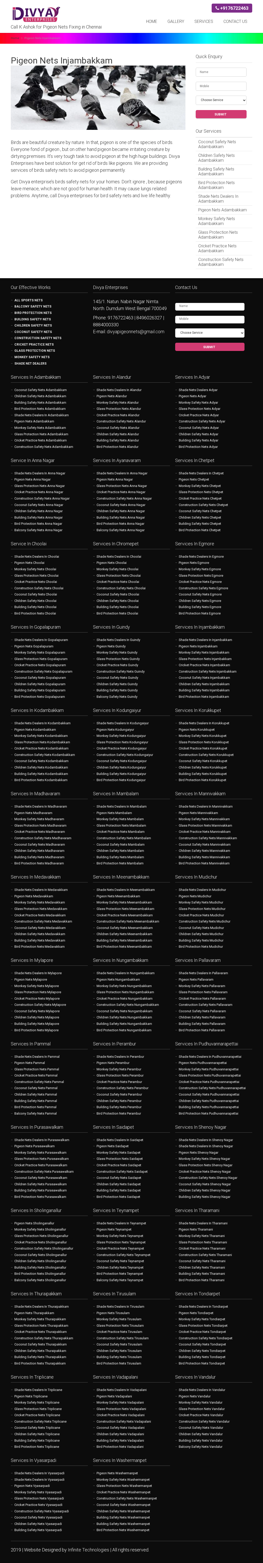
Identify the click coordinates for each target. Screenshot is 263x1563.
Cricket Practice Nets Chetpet (200, 498)
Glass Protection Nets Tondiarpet (203, 1325)
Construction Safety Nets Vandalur (204, 1421)
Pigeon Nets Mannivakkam (198, 813)
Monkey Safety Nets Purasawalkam (40, 1152)
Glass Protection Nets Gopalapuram (41, 659)
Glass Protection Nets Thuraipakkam (41, 1325)
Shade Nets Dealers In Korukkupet (204, 723)
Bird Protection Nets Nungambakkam (124, 1030)
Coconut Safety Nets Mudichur (201, 928)
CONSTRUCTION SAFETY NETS (37, 338)
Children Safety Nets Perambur (119, 1101)
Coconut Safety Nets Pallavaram (202, 1011)
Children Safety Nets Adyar (198, 434)
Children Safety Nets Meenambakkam (124, 934)
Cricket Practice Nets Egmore (200, 582)
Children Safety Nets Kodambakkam (41, 767)
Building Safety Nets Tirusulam (119, 1357)
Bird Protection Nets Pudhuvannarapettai (208, 1113)
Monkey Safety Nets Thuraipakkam (40, 1319)
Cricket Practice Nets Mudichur (201, 915)
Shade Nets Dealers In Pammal (37, 1057)
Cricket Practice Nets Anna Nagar (38, 492)
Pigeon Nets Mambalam (114, 813)
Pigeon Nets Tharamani (196, 1229)
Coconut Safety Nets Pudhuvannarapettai (209, 1094)
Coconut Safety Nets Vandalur (201, 1428)
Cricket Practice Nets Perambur (119, 1082)
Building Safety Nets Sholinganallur (40, 1267)
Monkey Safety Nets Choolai (35, 569)
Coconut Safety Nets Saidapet (119, 1178)
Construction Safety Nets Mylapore (40, 1005)
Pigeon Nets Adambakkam (222, 209)
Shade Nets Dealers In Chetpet (201, 473)
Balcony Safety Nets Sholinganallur (40, 1280)
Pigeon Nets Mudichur (195, 896)
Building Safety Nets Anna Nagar (38, 517)
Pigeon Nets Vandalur (195, 1396)
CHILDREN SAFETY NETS (33, 325)
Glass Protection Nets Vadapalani (121, 1409)
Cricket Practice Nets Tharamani (202, 1248)
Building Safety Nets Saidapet (119, 1190)
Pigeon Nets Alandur (112, 396)
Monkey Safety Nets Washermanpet (123, 1479)
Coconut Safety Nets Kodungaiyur (122, 761)
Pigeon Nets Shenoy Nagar (198, 1152)
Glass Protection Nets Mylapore (37, 992)
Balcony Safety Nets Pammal (35, 1113)
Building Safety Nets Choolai (35, 607)
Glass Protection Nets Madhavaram (40, 825)
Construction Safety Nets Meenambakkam (128, 921)
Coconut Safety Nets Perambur (119, 1094)
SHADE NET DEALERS (30, 363)
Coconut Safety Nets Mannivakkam (205, 844)
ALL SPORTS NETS (28, 300)
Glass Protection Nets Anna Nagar (39, 486)
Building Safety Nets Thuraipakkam (40, 1357)
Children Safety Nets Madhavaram (39, 851)
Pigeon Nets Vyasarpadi (32, 1486)
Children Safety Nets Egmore (200, 601)
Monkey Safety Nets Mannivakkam (204, 819)
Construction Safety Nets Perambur (122, 1088)
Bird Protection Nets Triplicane (36, 1447)
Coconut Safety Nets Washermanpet (124, 1505)
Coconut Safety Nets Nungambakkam (125, 1011)
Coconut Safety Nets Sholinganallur (40, 1255)
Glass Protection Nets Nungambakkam (125, 992)
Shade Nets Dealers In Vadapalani (122, 1390)
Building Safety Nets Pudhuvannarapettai (209, 1107)
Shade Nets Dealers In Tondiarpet (203, 1306)
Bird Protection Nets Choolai (35, 613)
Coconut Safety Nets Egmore (200, 594)
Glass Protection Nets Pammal (36, 1069)
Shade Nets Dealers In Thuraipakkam (41, 1306)
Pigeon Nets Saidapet (113, 1146)
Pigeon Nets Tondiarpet (196, 1313)
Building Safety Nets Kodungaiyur (121, 774)
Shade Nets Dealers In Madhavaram (40, 806)
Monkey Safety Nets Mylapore (36, 986)
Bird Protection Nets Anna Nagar (38, 524)
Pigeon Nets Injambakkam (198, 646)
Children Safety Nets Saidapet (119, 1184)
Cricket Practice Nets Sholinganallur (40, 1242)
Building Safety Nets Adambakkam (216, 171)
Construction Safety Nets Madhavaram (42, 838)
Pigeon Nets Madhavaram (33, 813)
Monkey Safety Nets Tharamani (202, 1236)
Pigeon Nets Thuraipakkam (34, 1313)
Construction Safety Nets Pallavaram (205, 1005)
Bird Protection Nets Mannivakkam (204, 863)
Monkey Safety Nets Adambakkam (216, 221)
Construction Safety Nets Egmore (203, 588)
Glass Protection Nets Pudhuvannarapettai (210, 1075)
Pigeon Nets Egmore (194, 563)
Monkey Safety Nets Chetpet (200, 486)
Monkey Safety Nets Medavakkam (39, 902)
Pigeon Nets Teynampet (114, 1229)
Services (203, 21)
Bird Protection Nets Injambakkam (204, 697)
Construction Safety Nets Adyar (202, 421)
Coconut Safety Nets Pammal (36, 1088)
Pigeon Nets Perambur (113, 1063)
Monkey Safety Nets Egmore (200, 569)
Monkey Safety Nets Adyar (198, 402)
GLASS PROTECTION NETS (34, 351)
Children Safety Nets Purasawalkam (40, 1184)
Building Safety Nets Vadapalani (120, 1440)
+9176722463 (233, 8)
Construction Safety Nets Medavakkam (43, 921)
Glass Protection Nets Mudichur (202, 909)
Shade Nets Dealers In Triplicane (38, 1390)
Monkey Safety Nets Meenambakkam (124, 902)
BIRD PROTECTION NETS (33, 313)
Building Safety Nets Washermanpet (123, 1517)
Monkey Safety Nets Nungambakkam (124, 986)
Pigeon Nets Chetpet (194, 479)
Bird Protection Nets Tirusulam (119, 1363)
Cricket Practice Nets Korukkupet (203, 748)
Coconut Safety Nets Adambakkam (217, 144)
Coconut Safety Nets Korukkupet (203, 761)
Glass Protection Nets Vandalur (202, 1409)
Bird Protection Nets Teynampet (120, 1274)
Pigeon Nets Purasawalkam (34, 1146)
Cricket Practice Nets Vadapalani (121, 1415)
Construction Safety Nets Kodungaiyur (125, 755)
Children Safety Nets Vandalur (201, 1434)
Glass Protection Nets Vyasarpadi (39, 1498)
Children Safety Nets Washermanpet (123, 1511)
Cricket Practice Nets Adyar (199, 415)
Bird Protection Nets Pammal (35, 1107)
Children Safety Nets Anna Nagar (38, 511)
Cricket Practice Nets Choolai (35, 582)
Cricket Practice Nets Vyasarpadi (38, 1505)
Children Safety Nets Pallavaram (202, 1017)
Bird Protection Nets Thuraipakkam (40, 1363)
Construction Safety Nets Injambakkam (208, 671)
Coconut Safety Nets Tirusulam (119, 1344)
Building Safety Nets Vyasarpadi (38, 1530)
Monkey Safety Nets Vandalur (200, 1402)
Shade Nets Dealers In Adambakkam (218, 199)
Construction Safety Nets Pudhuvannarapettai (212, 1088)
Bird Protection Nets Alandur (117, 447)
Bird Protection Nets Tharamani (201, 1280)
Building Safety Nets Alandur (118, 440)
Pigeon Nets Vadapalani (114, 1396)
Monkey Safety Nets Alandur (118, 402)
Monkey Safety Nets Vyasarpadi (38, 1492)
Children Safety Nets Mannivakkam (204, 851)
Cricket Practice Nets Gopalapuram (40, 665)
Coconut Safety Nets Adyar (199, 428)
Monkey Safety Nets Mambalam (120, 819)
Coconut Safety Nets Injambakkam (204, 678)
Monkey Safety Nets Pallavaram (202, 986)
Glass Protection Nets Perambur (120, 1075)
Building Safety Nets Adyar (198, 440)
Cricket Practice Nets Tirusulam (119, 1332)
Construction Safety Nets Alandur (121, 421)
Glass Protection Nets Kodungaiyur (122, 742)
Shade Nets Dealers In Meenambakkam (126, 890)
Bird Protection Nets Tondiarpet (202, 1363)
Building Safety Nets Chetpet (200, 524)
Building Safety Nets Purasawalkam (40, 1190)
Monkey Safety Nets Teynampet (120, 1236)
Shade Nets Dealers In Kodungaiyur (123, 723)
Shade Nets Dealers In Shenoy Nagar (206, 1140)
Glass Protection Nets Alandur (119, 409)
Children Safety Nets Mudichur (201, 934)
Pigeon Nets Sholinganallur (34, 1223)
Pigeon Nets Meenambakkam (118, 896)
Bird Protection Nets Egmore (200, 613)
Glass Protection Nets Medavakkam (40, 909)
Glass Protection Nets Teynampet (121, 1242)
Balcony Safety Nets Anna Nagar (38, 530)
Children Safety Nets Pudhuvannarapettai (209, 1101)
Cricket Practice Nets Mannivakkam (205, 832)
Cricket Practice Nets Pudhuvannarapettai (209, 1082)
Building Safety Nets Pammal (35, 1101)
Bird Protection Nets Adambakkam (216, 185)
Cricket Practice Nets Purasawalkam (40, 1165)
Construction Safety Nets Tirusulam (123, 1338)
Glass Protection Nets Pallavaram (203, 992)
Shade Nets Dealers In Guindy (118, 640)
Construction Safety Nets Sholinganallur (43, 1248)
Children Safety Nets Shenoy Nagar (204, 1190)
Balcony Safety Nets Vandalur (200, 1447)
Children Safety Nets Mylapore (36, 1017)
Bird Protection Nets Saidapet (118, 1197)
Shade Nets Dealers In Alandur (119, 390)
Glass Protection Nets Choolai (36, 575)
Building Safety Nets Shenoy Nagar (204, 1197)
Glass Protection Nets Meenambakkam (125, 909)
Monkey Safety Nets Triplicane (36, 1402)
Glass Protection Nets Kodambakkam (42, 742)
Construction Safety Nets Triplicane (40, 1421)
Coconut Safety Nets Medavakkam (40, 928)
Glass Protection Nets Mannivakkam (205, 825)
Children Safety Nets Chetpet (200, 517)
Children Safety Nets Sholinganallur (40, 1261)
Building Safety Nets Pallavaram (202, 1024)
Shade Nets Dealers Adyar (198, 390)
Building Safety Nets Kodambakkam (41, 774)
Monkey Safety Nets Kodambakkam (41, 736)
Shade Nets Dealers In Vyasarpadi (39, 1473)
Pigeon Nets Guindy (111, 646)
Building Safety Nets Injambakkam (204, 690)
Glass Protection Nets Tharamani (203, 1242)
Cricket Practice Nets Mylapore (37, 998)
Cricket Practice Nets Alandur (118, 415)
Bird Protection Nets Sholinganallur (40, 1274)
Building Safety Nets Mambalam (120, 857)
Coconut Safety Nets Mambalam (121, 844)
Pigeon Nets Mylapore (30, 979)
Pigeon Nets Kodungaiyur (115, 729)
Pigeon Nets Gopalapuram (33, 646)
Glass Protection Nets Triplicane (38, 1409)
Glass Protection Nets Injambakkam (205, 659)
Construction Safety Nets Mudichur (204, 921)
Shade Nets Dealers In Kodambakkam (42, 723)
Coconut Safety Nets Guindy (117, 678)
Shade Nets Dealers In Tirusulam (120, 1306)
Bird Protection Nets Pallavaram (202, 1030)
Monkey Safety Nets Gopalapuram (39, 652)
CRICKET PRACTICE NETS (34, 344)
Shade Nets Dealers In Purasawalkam (41, 1140)
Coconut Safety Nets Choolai (35, 594)
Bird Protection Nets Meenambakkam (124, 946)
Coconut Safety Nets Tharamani (202, 1261)
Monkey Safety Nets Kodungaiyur (121, 736)
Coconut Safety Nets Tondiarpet (202, 1344)
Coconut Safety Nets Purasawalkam (40, 1178)
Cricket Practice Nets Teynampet (120, 1248)
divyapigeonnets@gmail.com (135, 331)
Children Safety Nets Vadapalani (120, 1434)
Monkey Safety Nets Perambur (119, 1069)
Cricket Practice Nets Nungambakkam (125, 998)
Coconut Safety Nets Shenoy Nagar (205, 1184)
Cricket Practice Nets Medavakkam (40, 915)
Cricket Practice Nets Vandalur (201, 1415)
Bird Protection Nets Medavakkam (39, 946)
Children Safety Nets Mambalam (120, 851)
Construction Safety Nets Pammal (39, 1082)
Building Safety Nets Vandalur (201, 1440)
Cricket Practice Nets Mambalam (121, 832)
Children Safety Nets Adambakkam (216, 158)
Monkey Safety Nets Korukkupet (203, 736)
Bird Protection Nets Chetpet (200, 530)
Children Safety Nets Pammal (35, 1094)
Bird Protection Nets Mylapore (36, 1030)
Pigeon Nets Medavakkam (33, 896)
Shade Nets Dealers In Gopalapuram (41, 640)
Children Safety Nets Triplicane (37, 1434)
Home (151, 21)
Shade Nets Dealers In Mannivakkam (206, 806)
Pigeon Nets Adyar (192, 396)
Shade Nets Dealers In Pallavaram (203, 973)
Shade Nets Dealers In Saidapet (120, 1140)
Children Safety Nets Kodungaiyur (121, 767)
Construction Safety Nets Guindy (121, 671)
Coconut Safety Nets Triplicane (37, 1428)
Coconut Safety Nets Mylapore (37, 1011)
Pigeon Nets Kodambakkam (35, 729)
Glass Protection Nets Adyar (199, 409)
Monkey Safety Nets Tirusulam (119, 1319)
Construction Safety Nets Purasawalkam (44, 1171)
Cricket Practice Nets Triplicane (37, 1415)
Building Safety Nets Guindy (117, 690)
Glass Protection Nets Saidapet (120, 1159)
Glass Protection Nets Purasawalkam (41, 1159)
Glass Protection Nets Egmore (201, 575)
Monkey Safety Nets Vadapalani (120, 1402)
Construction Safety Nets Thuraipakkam (43, 1338)
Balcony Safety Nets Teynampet (120, 1280)
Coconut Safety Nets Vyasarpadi (38, 1517)
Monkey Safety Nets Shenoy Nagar (204, 1159)
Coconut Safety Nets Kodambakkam (41, 761)
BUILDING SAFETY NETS (32, 319)
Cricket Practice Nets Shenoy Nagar (205, 1171)
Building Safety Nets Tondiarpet (202, 1357)
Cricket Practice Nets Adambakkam (217, 248)
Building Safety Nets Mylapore (36, 1024)
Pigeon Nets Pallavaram (196, 979)
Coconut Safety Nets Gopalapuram (40, 678)
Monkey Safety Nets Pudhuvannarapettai (209, 1069)
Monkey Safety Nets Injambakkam (204, 652)
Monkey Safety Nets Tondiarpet (202, 1319)
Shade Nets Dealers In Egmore (201, 556)
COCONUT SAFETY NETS (33, 332)
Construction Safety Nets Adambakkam (220, 262)
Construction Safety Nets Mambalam (124, 838)
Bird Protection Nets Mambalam (120, 863)
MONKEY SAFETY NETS (32, 357)
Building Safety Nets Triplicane (37, 1440)
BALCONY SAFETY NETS (32, 306)
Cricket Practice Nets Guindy (117, 665)
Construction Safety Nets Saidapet (122, 1171)
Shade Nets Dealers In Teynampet (121, 1223)
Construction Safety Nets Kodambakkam (44, 755)
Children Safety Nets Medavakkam (39, 934)
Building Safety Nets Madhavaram (39, 857)
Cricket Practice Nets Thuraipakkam (40, 1332)
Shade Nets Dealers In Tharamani (203, 1223)
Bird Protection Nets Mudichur (201, 946)
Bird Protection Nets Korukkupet (202, 780)
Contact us (235, 21)
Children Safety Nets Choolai (35, 601)
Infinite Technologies (89, 1549)
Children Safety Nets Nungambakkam (124, 1017)
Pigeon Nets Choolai (29, 563)
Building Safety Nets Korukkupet (203, 774)
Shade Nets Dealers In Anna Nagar (39, 473)
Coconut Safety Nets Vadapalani (121, 1428)
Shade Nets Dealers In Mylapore (38, 973)
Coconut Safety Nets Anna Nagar (38, 505)
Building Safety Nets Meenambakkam (124, 940)
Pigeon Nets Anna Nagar (32, 479)
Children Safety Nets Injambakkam (204, 684)
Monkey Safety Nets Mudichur (201, 902)
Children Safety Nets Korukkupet (203, 767)
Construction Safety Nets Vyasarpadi (41, 1511)
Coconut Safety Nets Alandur (118, 428)
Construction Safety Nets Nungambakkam (128, 1005)
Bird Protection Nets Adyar (198, 447)
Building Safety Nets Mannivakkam (204, 857)
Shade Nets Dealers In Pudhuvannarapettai (210, 1057)
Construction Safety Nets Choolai (38, 588)
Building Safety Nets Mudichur (201, 940)
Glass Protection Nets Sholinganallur (41, 1236)
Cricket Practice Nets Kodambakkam (41, 748)
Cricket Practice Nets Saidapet (119, 1165)
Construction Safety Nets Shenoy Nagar (208, 1178)
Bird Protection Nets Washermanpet (123, 1530)
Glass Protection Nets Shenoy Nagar (205, 1165)
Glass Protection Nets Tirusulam (120, 1325)
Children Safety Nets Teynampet (120, 1267)
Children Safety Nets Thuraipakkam (40, 1351)
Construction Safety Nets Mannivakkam (208, 838)
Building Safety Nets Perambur (119, 1107)
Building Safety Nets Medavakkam (39, 940)
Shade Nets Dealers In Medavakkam (41, 890)
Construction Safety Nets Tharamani (205, 1255)
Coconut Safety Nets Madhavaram (39, 844)
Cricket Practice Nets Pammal (36, 1075)
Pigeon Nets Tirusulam (113, 1313)
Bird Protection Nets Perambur (119, 1113)
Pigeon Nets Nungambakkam (118, 979)
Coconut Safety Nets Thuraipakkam (40, 1344)
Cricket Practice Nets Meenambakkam (125, 915)
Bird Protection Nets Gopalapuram (39, 697)
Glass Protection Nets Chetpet (201, 492)
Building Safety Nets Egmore (200, 607)
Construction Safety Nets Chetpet (203, 505)
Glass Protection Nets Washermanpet (124, 1486)
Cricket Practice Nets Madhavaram (39, 832)
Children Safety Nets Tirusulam (119, 1351)
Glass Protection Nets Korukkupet (204, 742)
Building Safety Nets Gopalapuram (39, 690)
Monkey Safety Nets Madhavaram (39, 819)
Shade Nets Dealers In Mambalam (122, 806)
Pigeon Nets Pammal (29, 1063)
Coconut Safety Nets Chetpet (200, 511)
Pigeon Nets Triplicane (31, 1396)
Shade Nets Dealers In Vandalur (202, 1390)
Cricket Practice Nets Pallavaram (202, 998)
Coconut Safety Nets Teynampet (120, 1261)
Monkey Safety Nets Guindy (117, 652)
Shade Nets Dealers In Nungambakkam (126, 973)
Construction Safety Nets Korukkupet (206, 755)
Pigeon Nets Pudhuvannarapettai (203, 1063)
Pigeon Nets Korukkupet (197, 729)
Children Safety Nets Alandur (118, 434)
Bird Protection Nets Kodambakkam (41, 780)
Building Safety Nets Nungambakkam (124, 1024)
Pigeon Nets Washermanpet (117, 1473)
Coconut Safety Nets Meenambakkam (125, 928)
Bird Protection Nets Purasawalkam (40, 1197)
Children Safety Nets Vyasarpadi (38, 1524)
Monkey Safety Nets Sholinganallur (40, 1229)
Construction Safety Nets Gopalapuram (43, 671)
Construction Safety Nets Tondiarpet (205, 1338)
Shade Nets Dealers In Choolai (36, 556)
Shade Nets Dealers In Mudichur (202, 890)
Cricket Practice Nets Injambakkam (204, 665)
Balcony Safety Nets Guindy (117, 697)
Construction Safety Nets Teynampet (124, 1255)
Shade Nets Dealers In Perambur (120, 1057)
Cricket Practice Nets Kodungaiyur (122, 748)
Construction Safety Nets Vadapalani (124, 1421)
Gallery (175, 21)
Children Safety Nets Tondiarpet (202, 1351)
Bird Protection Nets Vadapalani (120, 1447)
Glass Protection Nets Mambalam (121, 825)
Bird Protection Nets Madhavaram (39, 863)
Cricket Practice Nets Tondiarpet (202, 1332)
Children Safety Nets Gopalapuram (39, 684)
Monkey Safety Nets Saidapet (118, 1152)
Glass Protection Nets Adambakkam (218, 235)
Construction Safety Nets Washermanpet (127, 1498)
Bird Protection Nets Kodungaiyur (121, 780)
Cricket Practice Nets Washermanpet (124, 1492)
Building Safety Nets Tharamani (202, 1274)
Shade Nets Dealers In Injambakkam (205, 640)
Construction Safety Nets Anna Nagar (42, 498)
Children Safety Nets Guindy (117, 684)
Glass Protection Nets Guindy (118, 659)
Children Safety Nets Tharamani (202, 1267)
